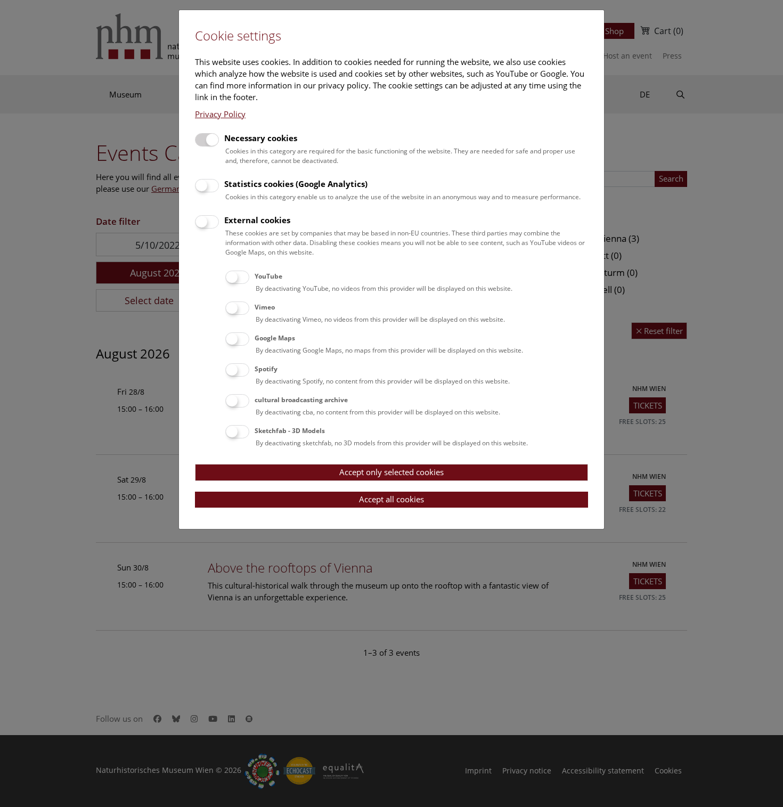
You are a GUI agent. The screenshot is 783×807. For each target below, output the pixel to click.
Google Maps (275, 338)
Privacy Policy (220, 114)
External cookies (257, 220)
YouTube (268, 276)
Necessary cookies (260, 138)
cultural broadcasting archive (301, 399)
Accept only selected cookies (391, 472)
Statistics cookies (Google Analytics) (296, 183)
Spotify (266, 368)
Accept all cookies (391, 499)
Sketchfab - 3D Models (290, 430)
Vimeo (265, 307)
